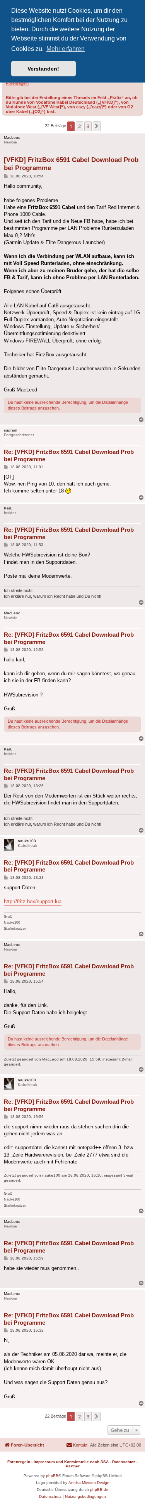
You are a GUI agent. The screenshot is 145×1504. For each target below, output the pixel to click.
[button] (97, 126)
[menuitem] (76, 1445)
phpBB (52, 1476)
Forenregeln (17, 83)
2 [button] (79, 126)
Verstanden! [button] (43, 69)
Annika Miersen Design (88, 1482)
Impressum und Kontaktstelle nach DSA (71, 1462)
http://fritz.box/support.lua (32, 901)
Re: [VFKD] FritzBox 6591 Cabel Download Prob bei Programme (69, 455)
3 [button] (88, 126)
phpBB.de (99, 1489)
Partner (73, 1466)
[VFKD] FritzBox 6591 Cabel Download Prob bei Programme (71, 164)
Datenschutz (123, 1462)
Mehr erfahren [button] (65, 49)
